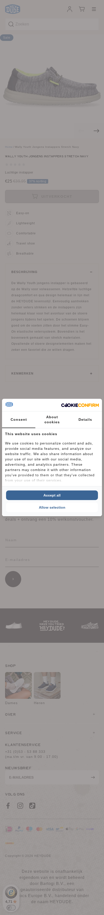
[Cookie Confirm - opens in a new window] (80, 405)
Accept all (52, 495)
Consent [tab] (19, 419)
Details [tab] (85, 419)
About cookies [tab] (52, 419)
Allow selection (52, 507)
